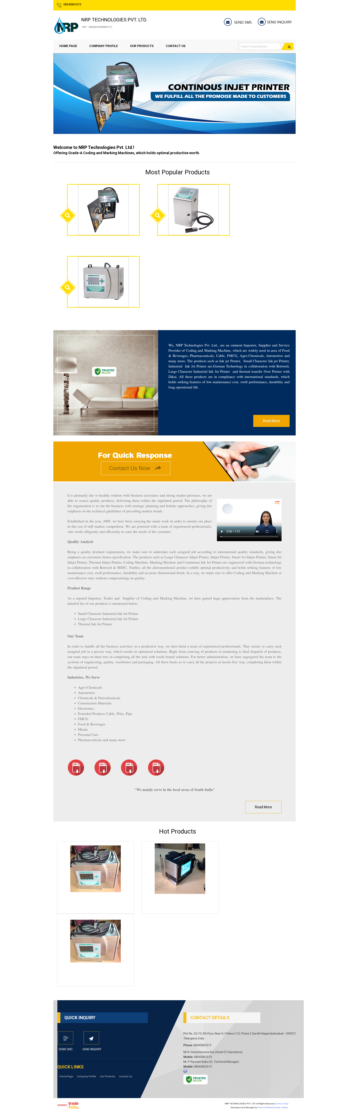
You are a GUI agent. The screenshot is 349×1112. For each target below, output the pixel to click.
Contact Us (176, 46)
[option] (174, 133)
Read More (271, 421)
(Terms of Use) (281, 1104)
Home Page (68, 46)
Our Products (142, 46)
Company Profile (103, 46)
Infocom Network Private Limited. (273, 1107)
